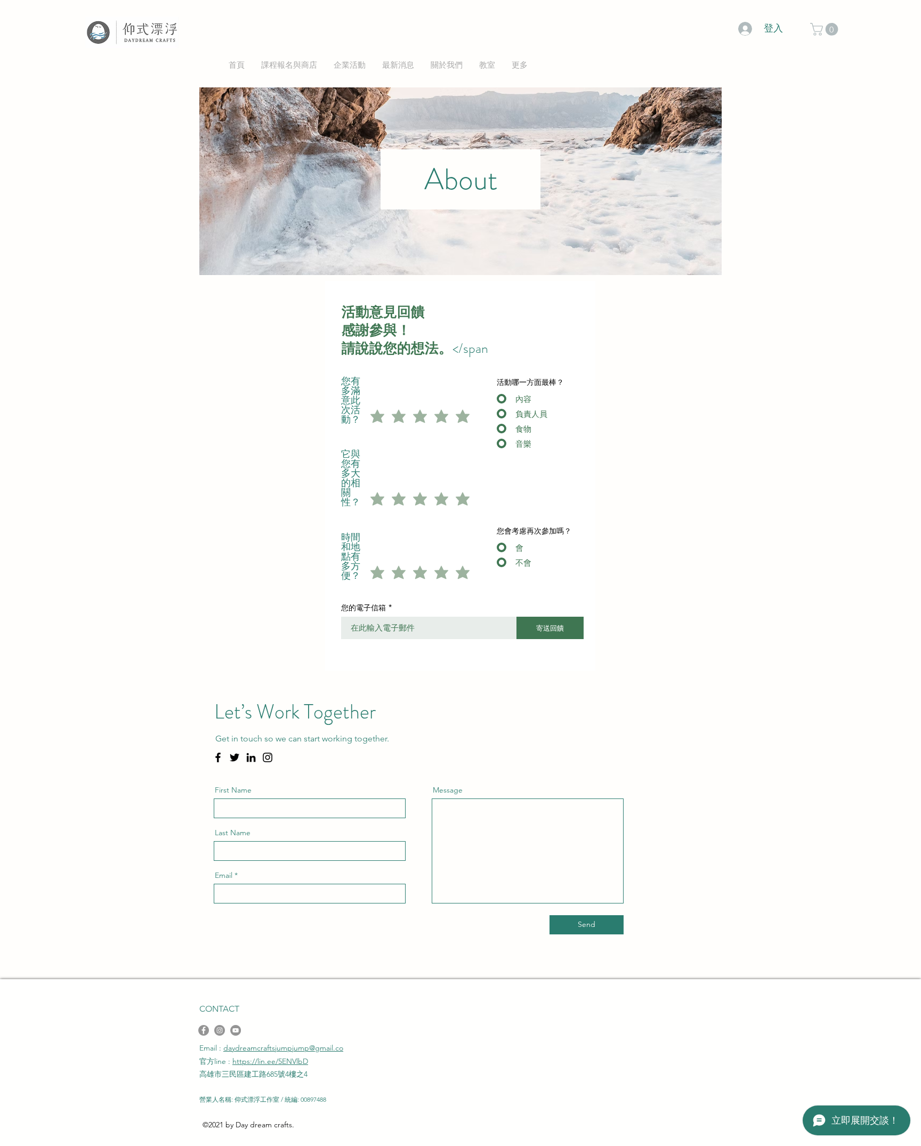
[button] (825, 29)
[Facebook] (218, 757)
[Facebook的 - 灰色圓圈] (203, 1030)
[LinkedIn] (251, 757)
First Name (233, 790)
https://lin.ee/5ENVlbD (270, 1061)
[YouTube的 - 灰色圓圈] (235, 1030)
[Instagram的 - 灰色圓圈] (219, 1030)
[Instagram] (267, 757)
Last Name (233, 832)
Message (448, 790)
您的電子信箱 (363, 607)
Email (223, 875)
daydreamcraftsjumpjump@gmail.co (283, 1048)
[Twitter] (234, 757)
